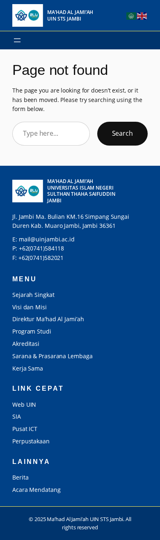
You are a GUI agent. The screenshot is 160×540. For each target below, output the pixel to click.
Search (122, 133)
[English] (142, 15)
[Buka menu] (17, 40)
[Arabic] (131, 15)
